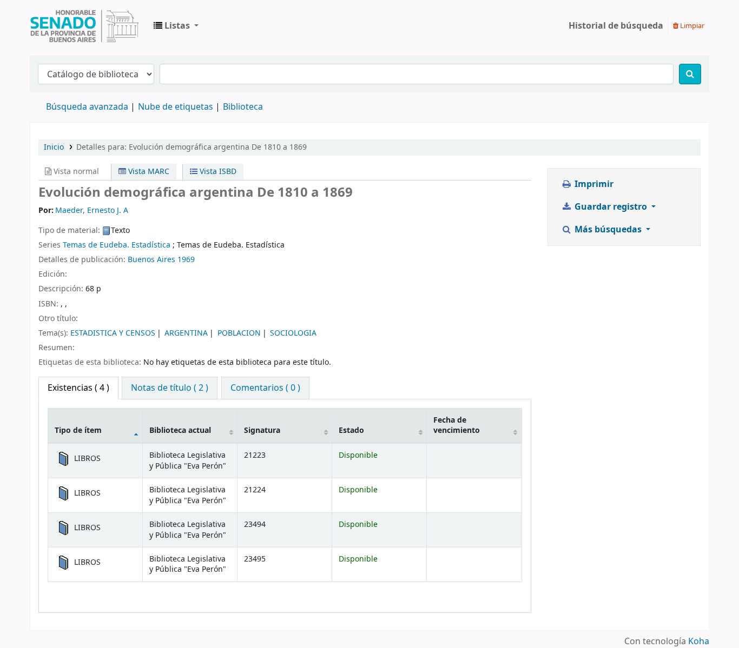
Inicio (54, 147)
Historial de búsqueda (616, 25)
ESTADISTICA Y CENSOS (112, 333)
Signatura (262, 430)
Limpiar (691, 26)
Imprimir (592, 184)
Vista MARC (147, 171)
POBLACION (239, 333)
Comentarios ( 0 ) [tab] (265, 388)
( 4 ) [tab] (78, 388)
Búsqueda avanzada (87, 107)
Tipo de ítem (78, 430)
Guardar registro (610, 207)
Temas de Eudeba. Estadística (116, 245)
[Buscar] (690, 74)
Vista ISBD (216, 171)
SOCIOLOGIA (293, 333)
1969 (186, 259)
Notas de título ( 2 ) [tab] (169, 388)
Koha (698, 641)
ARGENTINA (186, 333)
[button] (176, 26)
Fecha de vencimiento (456, 425)
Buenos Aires (151, 259)
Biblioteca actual (180, 430)
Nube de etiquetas (175, 107)
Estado (351, 430)
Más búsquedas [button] (608, 229)
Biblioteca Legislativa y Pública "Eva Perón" (84, 26)
